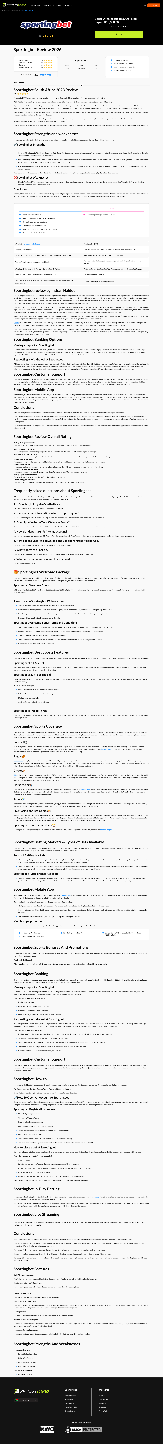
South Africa (18, 761)
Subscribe (154, 5)
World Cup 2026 (70, 1395)
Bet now (119, 34)
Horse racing (85, 789)
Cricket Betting (70, 1411)
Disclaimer (102, 1407)
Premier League (107, 749)
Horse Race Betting (71, 1407)
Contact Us (102, 1403)
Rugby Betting (69, 1403)
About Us (102, 1395)
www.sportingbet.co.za (31, 244)
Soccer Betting (69, 1399)
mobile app (66, 895)
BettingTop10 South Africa (10, 10)
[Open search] (145, 5)
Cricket (16, 323)
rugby (97, 1197)
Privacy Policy (103, 1411)
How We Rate (103, 1399)
